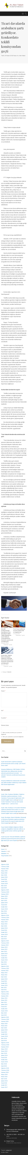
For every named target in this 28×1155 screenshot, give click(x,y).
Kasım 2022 (4, 960)
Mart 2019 (4, 1053)
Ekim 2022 (4, 962)
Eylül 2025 (4, 888)
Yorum (3, 691)
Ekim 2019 (4, 1038)
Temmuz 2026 (5, 866)
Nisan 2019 (4, 1051)
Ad (2, 710)
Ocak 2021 (4, 1006)
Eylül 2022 (4, 964)
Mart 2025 (4, 900)
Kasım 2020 (4, 1011)
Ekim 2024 (4, 911)
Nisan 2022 (4, 975)
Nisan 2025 (4, 898)
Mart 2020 (4, 1028)
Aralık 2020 (4, 1008)
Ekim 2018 (4, 1064)
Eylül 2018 (4, 1066)
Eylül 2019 (4, 1040)
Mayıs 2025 (4, 896)
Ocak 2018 (4, 1083)
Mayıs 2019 (4, 1049)
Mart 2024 (4, 926)
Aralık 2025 (4, 881)
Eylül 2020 (4, 1015)
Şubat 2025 (4, 902)
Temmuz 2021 (5, 994)
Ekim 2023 (4, 936)
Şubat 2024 (4, 928)
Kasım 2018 (4, 1062)
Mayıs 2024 (4, 921)
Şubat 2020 (4, 1030)
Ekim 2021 (4, 987)
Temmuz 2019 (5, 1045)
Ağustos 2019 (5, 1042)
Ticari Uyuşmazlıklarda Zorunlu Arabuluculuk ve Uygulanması (19, 630)
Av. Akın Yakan (21, 55)
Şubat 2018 (4, 1081)
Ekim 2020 (4, 1013)
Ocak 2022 (4, 981)
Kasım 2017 (4, 1087)
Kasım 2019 (4, 1036)
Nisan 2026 (4, 873)
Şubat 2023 (4, 953)
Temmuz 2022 (5, 968)
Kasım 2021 (4, 985)
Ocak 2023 (4, 955)
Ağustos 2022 (5, 966)
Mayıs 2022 (4, 972)
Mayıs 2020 (4, 1023)
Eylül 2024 (4, 913)
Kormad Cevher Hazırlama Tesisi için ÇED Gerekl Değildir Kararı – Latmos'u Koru (12, 801)
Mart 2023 (4, 951)
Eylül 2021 (4, 989)
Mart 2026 (4, 875)
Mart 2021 (4, 1002)
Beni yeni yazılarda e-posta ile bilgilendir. (13, 736)
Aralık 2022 (4, 958)
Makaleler (3, 853)
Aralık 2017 (4, 1085)
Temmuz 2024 (5, 917)
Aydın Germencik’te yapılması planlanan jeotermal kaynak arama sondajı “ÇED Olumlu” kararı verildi (13, 763)
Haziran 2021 (4, 996)
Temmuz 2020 (5, 1019)
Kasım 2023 (4, 934)
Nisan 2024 (4, 924)
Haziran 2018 (4, 1072)
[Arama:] (14, 751)
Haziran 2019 (4, 1047)
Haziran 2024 (4, 919)
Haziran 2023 (4, 945)
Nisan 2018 (4, 1076)
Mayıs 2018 (4, 1074)
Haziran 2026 (4, 868)
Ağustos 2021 (5, 991)
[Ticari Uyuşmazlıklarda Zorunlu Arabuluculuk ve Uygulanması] (19, 623)
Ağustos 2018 (5, 1068)
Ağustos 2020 (5, 1017)
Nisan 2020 (4, 1025)
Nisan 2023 (4, 949)
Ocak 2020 (4, 1032)
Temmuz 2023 (5, 943)
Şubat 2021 (4, 1004)
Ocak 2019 (4, 1057)
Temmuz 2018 (5, 1070)
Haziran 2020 (4, 1021)
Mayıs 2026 (4, 871)
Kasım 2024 (4, 909)
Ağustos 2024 (5, 915)
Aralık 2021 (4, 983)
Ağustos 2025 (5, 890)
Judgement (9, 1150)
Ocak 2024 (4, 930)
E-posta (4, 718)
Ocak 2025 (4, 905)
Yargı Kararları (5, 855)
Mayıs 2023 (4, 947)
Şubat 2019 (4, 1055)
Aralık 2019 (4, 1034)
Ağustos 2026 (5, 864)
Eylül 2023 (4, 938)
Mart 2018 (4, 1078)
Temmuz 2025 (5, 892)
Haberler (9, 672)
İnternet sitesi (5, 725)
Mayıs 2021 (4, 998)
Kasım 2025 (4, 883)
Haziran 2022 (4, 970)
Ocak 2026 (4, 879)
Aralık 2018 (4, 1059)
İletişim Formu (10, 1141)
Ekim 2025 (4, 885)
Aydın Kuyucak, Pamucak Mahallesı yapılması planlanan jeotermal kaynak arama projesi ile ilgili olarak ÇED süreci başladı (13, 838)
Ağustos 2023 (5, 941)
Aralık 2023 (4, 932)
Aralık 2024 (4, 907)
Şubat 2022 (4, 979)
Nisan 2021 (4, 1000)
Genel (2, 849)
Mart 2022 (4, 977)
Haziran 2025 (4, 894)
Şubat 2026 (4, 877)
